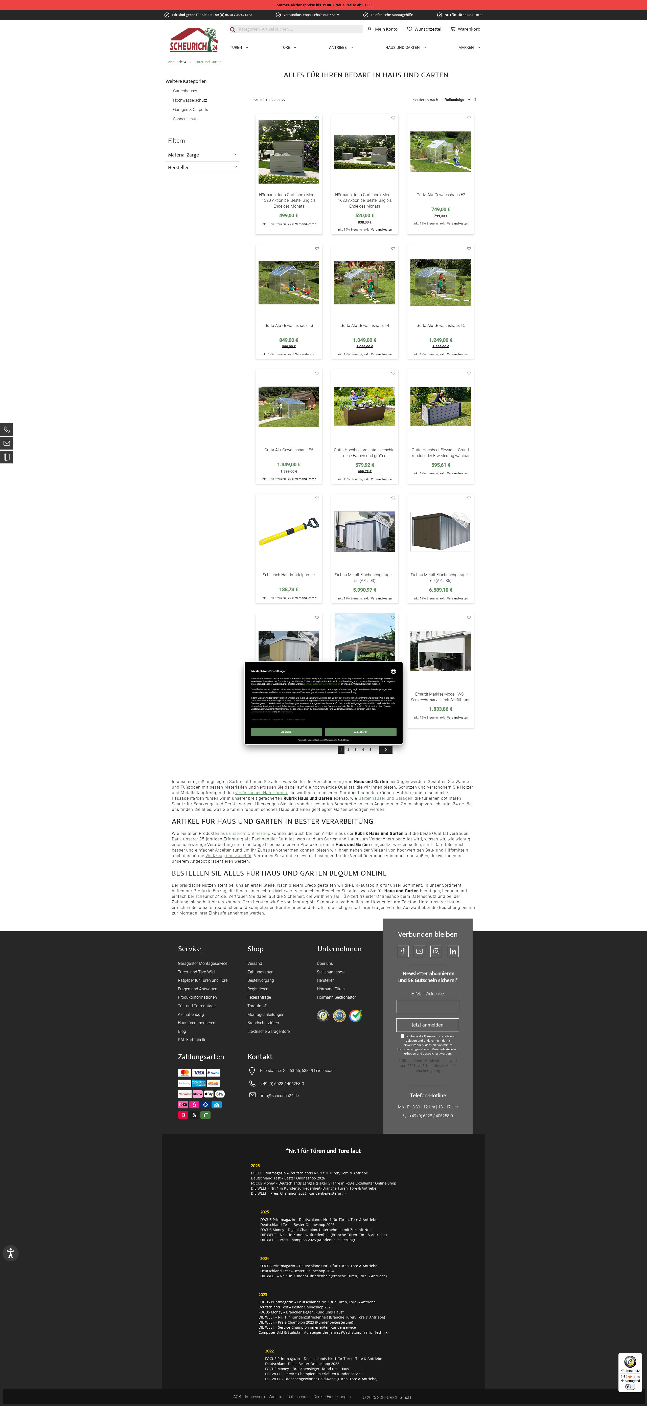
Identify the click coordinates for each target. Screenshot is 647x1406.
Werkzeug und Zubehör (228, 855)
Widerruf (276, 1396)
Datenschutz (298, 1396)
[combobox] (296, 29)
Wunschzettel (427, 29)
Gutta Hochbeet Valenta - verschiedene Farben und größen (365, 453)
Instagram (436, 951)
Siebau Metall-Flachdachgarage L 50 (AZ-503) (365, 577)
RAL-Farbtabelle (192, 1039)
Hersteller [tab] (178, 167)
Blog (182, 1031)
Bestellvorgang (260, 980)
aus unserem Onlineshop (245, 833)
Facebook (403, 951)
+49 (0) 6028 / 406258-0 (232, 15)
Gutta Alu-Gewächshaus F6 (288, 450)
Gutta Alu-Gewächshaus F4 (364, 325)
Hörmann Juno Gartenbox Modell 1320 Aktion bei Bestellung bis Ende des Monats (288, 200)
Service (189, 949)
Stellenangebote (331, 972)
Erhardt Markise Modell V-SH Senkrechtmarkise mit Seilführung (441, 697)
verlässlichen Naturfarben (261, 792)
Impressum (255, 1396)
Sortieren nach (425, 99)
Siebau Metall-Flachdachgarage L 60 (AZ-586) (441, 577)
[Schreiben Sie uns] (6, 444)
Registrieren (257, 989)
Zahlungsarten (260, 972)
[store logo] (194, 40)
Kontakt (260, 1057)
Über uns (325, 963)
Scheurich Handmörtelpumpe (289, 574)
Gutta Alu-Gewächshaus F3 (288, 325)
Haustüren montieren (196, 1022)
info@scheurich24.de (280, 1095)
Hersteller (325, 980)
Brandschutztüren (263, 1022)
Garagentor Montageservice (202, 963)
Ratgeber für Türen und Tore (202, 980)
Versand (254, 963)
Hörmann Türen (331, 989)
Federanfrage (259, 997)
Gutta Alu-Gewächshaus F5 (441, 325)
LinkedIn (453, 951)
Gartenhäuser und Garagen (385, 798)
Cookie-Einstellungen (332, 1396)
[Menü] (639, 1356)
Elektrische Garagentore (268, 1031)
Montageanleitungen (265, 1014)
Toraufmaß (257, 1005)
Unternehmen (339, 949)
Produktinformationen (197, 997)
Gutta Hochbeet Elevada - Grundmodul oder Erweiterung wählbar (441, 453)
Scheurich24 (177, 62)
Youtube (419, 951)
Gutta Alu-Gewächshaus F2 (441, 194)
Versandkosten (305, 224)
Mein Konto (386, 29)
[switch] (630, 1387)
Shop (256, 949)
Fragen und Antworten (197, 989)
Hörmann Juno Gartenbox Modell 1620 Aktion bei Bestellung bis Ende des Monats (365, 200)
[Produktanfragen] (6, 459)
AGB (237, 1396)
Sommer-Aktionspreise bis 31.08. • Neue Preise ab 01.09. (323, 5)
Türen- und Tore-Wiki (196, 972)
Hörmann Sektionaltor (336, 997)
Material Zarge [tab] (183, 155)
